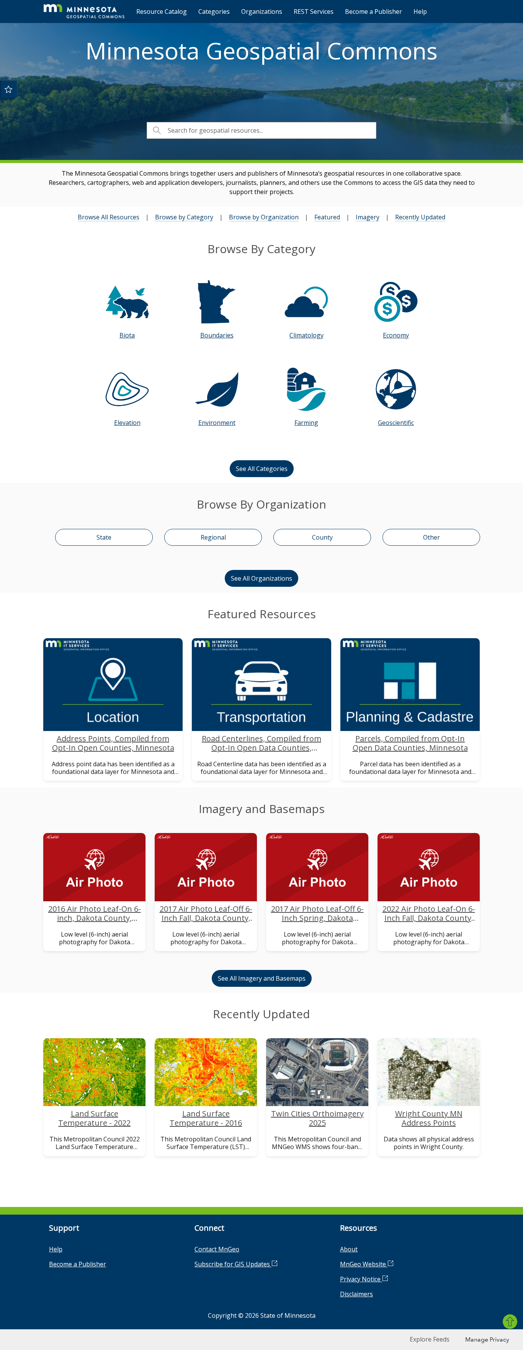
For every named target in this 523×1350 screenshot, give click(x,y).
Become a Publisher (373, 11)
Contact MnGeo (216, 1249)
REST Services (313, 11)
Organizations (261, 11)
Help (420, 11)
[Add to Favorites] (8, 89)
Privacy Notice (361, 1279)
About (349, 1249)
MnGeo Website (363, 1264)
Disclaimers (356, 1294)
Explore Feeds (429, 1339)
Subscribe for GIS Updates (232, 1264)
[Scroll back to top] (510, 1321)
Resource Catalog (161, 11)
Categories (214, 11)
